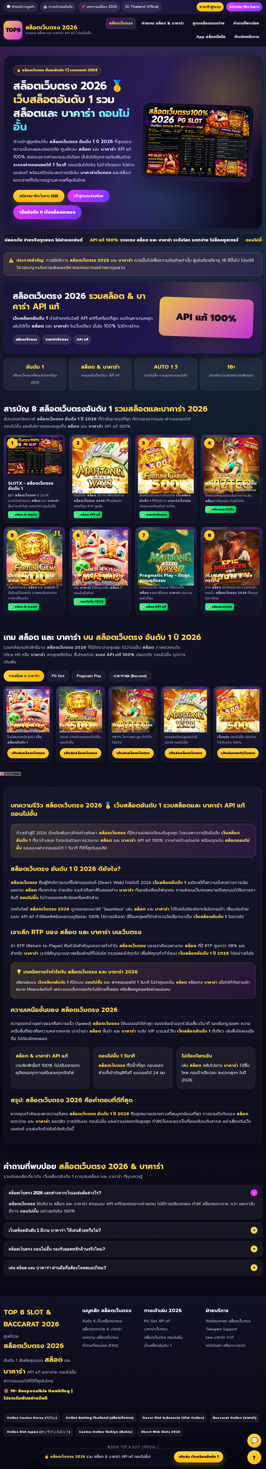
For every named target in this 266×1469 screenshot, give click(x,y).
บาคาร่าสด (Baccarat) (130, 676)
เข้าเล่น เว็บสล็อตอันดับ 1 (198, 1456)
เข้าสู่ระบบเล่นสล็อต (88, 196)
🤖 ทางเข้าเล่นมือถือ (58, 6)
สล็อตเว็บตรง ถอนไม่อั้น (163, 1337)
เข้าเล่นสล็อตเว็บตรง (28, 752)
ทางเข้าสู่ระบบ (210, 7)
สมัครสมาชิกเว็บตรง (244, 7)
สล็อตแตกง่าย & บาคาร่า (102, 1329)
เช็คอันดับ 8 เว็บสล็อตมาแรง (47, 212)
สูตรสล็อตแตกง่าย (208, 23)
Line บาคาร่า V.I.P (220, 1337)
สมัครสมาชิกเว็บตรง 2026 (38, 196)
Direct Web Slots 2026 (160, 1431)
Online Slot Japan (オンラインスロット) (38, 1431)
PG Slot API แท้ (157, 1321)
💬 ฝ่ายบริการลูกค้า (20, 6)
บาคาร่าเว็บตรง (156, 1329)
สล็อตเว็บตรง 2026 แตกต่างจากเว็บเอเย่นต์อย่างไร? (132, 1192)
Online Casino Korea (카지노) (32, 1417)
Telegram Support (221, 1329)
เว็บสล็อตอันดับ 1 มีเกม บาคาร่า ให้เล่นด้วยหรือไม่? (132, 1230)
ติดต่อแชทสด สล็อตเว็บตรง (228, 1321)
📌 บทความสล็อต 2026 (99, 6)
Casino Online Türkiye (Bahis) (105, 1431)
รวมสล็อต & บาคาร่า (24, 676)
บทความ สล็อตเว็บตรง (100, 1337)
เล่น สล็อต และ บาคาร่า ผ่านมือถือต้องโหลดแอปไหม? (132, 1267)
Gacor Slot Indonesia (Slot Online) (173, 1417)
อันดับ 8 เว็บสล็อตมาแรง (102, 1321)
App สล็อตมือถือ (210, 37)
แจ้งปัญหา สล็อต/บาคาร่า (226, 1345)
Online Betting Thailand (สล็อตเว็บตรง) (100, 1417)
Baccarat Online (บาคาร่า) (234, 1417)
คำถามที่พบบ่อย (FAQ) (100, 1345)
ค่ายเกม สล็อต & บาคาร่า (163, 23)
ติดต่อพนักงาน (246, 37)
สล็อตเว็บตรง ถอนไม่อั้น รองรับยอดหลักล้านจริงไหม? (132, 1249)
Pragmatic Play (89, 676)
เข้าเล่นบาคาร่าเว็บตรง (238, 752)
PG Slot (58, 676)
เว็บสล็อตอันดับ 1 (157, 1345)
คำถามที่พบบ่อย (246, 23)
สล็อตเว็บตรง (121, 23)
